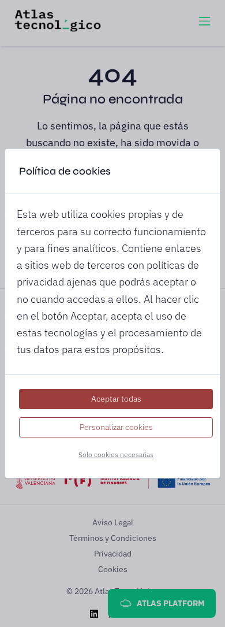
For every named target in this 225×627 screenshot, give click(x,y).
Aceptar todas (116, 399)
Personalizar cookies (116, 427)
